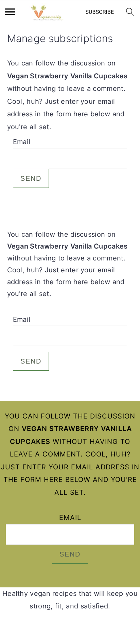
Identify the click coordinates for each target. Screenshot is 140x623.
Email (22, 142)
